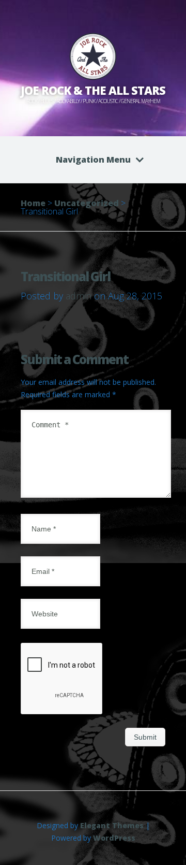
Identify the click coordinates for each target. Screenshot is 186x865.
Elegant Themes (112, 825)
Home (33, 203)
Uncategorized (86, 203)
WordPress (114, 838)
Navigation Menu (93, 159)
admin (78, 296)
